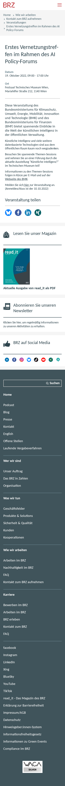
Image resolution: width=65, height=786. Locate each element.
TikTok (7, 691)
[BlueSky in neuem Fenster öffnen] (29, 361)
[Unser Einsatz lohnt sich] (32, 772)
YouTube (9, 684)
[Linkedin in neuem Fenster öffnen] (7, 361)
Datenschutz (11, 720)
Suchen (55, 383)
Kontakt (8, 427)
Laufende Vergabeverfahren (22, 448)
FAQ (6, 575)
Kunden (8, 530)
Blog (6, 412)
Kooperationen (13, 537)
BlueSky (8, 677)
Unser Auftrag (12, 471)
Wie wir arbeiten (26, 15)
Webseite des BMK (16, 179)
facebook (9, 648)
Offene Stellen (13, 441)
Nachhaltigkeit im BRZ (18, 568)
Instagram (10, 655)
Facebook (18, 212)
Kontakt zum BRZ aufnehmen (23, 19)
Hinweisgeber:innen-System (22, 727)
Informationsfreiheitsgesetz (22, 734)
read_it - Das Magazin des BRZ (24, 698)
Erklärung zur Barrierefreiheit (23, 705)
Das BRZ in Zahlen (15, 478)
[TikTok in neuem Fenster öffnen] (36, 361)
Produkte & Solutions (18, 516)
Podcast (8, 405)
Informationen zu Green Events (25, 741)
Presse (7, 419)
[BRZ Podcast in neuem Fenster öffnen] (58, 361)
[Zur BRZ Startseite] (9, 7)
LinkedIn (28, 212)
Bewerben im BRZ (15, 605)
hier (27, 185)
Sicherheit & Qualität (17, 523)
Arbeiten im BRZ (14, 560)
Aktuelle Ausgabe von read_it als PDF (29, 288)
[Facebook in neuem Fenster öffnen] (14, 361)
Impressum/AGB (14, 713)
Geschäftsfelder (14, 509)
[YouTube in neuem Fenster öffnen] (43, 361)
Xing (37, 212)
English (8, 434)
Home (7, 15)
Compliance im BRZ (16, 749)
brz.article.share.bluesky (8, 212)
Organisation (12, 486)
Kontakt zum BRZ (15, 627)
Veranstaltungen (16, 22)
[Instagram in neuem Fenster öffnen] (22, 361)
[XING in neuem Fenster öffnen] (51, 361)
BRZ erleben (11, 619)
